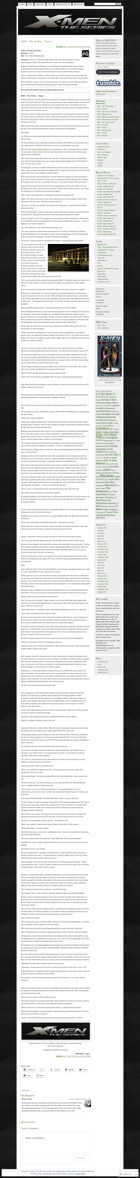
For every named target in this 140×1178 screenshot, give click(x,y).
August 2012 (101, 592)
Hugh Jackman (110, 452)
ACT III (77, 47)
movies (114, 466)
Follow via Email (105, 63)
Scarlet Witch (114, 479)
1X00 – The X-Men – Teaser (36, 41)
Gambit (114, 446)
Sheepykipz (100, 314)
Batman (101, 417)
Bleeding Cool (102, 244)
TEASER (59, 47)
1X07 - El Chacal (102, 125)
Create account (102, 662)
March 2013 (101, 573)
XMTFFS (100, 517)
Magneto (100, 461)
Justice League (110, 458)
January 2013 (102, 578)
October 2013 (102, 554)
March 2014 (101, 541)
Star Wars (110, 482)
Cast (50, 4)
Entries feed (101, 667)
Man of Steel (110, 460)
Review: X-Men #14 (103, 213)
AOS (109, 406)
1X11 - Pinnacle (102, 135)
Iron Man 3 (115, 454)
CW (111, 429)
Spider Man (100, 482)
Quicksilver (107, 473)
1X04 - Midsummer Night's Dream (108, 117)
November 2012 (102, 584)
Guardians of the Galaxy (104, 450)
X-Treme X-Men (111, 512)
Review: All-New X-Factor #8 (106, 200)
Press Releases (102, 155)
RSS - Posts (101, 325)
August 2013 (101, 560)
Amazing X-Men (101, 406)
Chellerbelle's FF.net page (106, 250)
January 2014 (102, 546)
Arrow (105, 411)
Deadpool (112, 437)
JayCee (98, 296)
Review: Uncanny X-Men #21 (107, 215)
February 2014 (102, 544)
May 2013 (100, 568)
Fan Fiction (116, 440)
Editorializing (107, 441)
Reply (89, 1099)
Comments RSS (29, 1122)
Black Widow (108, 420)
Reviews (100, 160)
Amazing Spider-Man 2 (107, 402)
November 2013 (102, 552)
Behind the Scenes (103, 147)
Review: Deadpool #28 (104, 221)
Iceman (98, 455)
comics (102, 428)
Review (106, 476)
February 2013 (102, 576)
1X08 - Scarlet (101, 127)
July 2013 (100, 562)
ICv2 (99, 263)
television (110, 485)
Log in (99, 664)
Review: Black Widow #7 (105, 197)
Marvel (100, 463)
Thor (110, 492)
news (107, 469)
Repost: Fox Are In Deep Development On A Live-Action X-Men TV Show (108, 178)
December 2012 (102, 581)
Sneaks (100, 165)
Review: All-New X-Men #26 (106, 234)
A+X (98, 394)
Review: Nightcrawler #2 (105, 218)
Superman (100, 485)
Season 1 (100, 163)
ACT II (71, 47)
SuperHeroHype (102, 279)
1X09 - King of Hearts (104, 130)
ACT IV (83, 47)
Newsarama (101, 274)
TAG (88, 47)
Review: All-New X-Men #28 (106, 183)
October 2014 (102, 528)
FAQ (30, 4)
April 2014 (100, 538)
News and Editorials (104, 152)
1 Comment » (25, 1090)
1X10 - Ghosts (102, 133)
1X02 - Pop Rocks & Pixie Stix (107, 111)
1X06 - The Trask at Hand (105, 122)
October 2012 (102, 586)
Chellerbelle (100, 302)
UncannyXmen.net (103, 282)
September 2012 (102, 589)
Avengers (106, 414)
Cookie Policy (80, 1174)
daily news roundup (107, 432)
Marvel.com (101, 271)
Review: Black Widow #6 (105, 223)
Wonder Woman (108, 506)
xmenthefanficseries (105, 515)
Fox (107, 446)
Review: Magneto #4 (104, 202)
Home (22, 4)
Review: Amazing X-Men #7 (106, 210)
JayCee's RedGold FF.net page (107, 268)
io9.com (100, 266)
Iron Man (105, 455)
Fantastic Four (101, 443)
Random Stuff (102, 157)
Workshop (78, 4)
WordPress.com (102, 672)
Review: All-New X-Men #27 (106, 226)
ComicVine (101, 258)
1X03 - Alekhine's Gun (104, 114)
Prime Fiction (27, 1099)
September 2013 (102, 557)
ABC (102, 394)
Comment (81, 1158)
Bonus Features (63, 4)
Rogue (117, 476)
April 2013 (100, 571)
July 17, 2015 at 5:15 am (78, 1099)
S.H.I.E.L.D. (101, 479)
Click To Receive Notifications (108, 72)
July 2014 (100, 531)
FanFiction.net (102, 260)
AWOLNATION (42, 149)
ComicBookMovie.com (104, 255)
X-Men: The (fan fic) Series (105, 91)
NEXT (88, 1054)
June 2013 (100, 565)
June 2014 (100, 533)
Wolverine (106, 500)
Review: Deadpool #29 (104, 194)
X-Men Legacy (109, 509)
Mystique (99, 470)
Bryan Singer (107, 423)
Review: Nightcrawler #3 (105, 186)
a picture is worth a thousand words (107, 408)
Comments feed (102, 670)
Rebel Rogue (101, 276)
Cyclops (116, 429)
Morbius (106, 467)
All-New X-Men (108, 399)
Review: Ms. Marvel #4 (105, 189)
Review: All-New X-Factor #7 (106, 229)
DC (104, 438)
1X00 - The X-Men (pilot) (105, 106)
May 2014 (100, 536)
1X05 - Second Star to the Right (107, 119)
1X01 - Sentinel (102, 109)
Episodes (40, 4)
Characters (101, 149)
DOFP (99, 440)
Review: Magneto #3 (104, 231)
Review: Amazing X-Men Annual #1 (108, 191)
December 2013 (102, 549)
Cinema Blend (102, 252)
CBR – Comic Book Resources (107, 247)
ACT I (66, 47)
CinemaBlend (108, 426)
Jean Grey (99, 458)
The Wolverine (103, 490)
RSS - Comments (103, 328)
